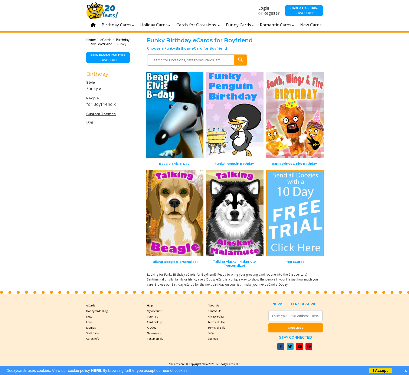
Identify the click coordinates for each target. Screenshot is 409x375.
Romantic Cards (275, 25)
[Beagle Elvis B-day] (174, 115)
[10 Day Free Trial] (295, 213)
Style (90, 82)
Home (91, 40)
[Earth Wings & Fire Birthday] (295, 115)
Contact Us (214, 311)
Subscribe (295, 327)
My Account (154, 311)
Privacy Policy (216, 316)
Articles (151, 327)
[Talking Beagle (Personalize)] (174, 213)
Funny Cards (238, 25)
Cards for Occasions (196, 25)
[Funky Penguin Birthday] (235, 115)
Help (150, 305)
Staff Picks (92, 333)
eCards (105, 40)
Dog (89, 122)
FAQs (211, 333)
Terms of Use (216, 322)
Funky (121, 44)
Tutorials (152, 316)
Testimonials (155, 338)
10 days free (303, 10)
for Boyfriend (101, 44)
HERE (96, 370)
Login (263, 8)
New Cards (311, 25)
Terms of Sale (216, 327)
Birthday (123, 40)
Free (89, 322)
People (92, 98)
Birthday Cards (116, 25)
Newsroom (154, 333)
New (89, 316)
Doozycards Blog (97, 311)
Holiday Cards (154, 25)
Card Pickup (154, 322)
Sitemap (213, 338)
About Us (213, 305)
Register (271, 13)
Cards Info (92, 338)
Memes (91, 327)
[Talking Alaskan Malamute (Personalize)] (235, 213)
